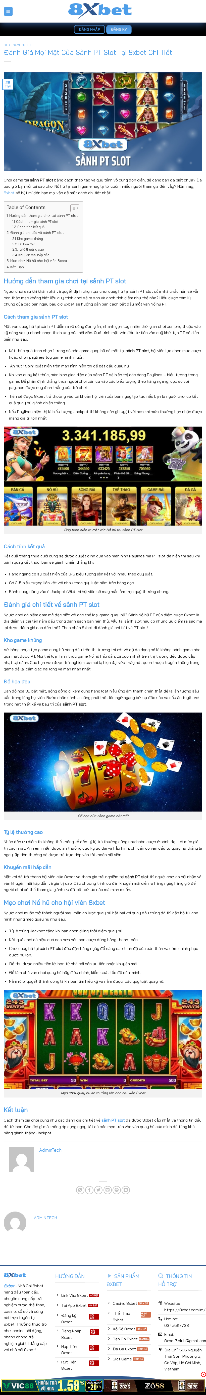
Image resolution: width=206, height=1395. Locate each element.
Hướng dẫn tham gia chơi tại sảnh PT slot (43, 215)
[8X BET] (103, 11)
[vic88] (51, 1385)
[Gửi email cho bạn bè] (108, 1190)
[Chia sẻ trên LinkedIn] (126, 1190)
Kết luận (17, 267)
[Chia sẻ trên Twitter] (98, 1190)
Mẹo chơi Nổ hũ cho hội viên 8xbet (38, 260)
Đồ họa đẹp (26, 244)
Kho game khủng (30, 239)
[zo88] (154, 1385)
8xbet (9, 192)
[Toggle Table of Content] (72, 208)
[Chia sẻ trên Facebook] (89, 1190)
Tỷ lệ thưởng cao (31, 249)
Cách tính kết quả (30, 227)
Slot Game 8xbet (17, 45)
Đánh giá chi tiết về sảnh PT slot (37, 232)
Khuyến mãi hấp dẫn (33, 255)
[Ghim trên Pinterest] (117, 1190)
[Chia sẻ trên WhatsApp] (80, 1190)
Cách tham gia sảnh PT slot (37, 222)
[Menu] (8, 11)
